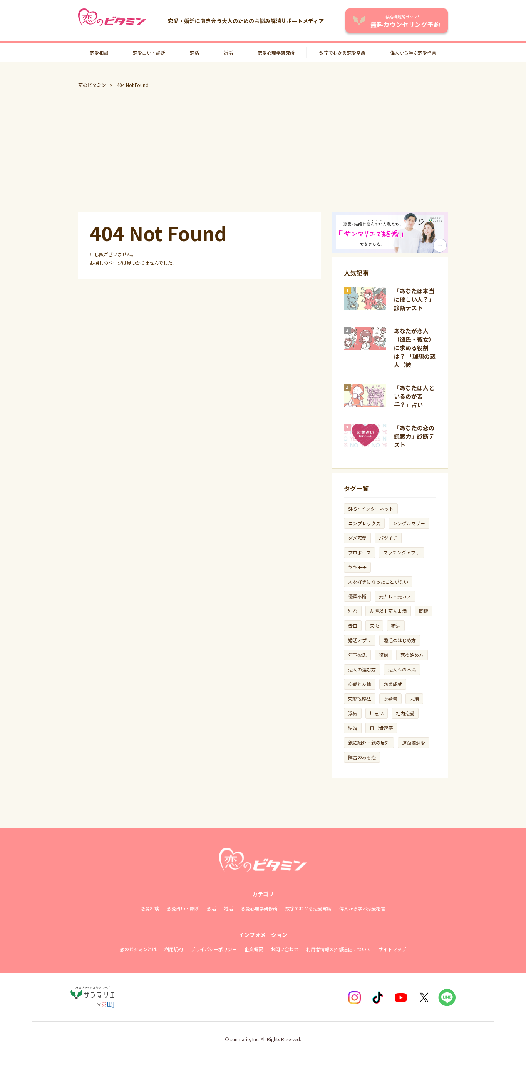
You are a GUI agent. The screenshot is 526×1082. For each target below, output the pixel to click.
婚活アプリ (359, 640)
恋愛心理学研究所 (276, 52)
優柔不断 (357, 596)
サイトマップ (392, 949)
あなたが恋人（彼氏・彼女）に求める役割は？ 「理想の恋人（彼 (415, 348)
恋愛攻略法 (359, 698)
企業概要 (254, 949)
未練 (414, 698)
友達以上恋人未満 (388, 611)
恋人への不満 (402, 669)
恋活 (194, 52)
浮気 (352, 713)
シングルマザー (409, 523)
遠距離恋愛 (413, 742)
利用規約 (173, 949)
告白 (352, 625)
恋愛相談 (99, 52)
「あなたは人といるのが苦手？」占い (414, 396)
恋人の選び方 (362, 669)
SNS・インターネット (371, 508)
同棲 (423, 611)
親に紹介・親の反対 (369, 742)
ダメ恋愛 (357, 537)
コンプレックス (364, 523)
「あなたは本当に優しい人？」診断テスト (414, 299)
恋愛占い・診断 (149, 52)
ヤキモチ (357, 567)
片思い (377, 713)
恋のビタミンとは (138, 949)
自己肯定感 (381, 728)
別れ (352, 611)
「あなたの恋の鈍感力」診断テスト (414, 436)
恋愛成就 (393, 684)
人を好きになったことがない (378, 581)
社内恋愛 (405, 713)
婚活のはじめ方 (400, 640)
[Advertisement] (263, 150)
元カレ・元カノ (395, 596)
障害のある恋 (362, 757)
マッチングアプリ (401, 552)
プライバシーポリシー (214, 949)
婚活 (228, 52)
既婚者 (390, 698)
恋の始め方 (412, 654)
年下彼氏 (357, 654)
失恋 (374, 625)
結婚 (352, 728)
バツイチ (388, 537)
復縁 (383, 654)
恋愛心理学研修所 (259, 908)
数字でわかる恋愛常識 (342, 52)
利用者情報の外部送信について (338, 949)
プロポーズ (359, 552)
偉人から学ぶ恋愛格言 (413, 52)
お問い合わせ (284, 949)
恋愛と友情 (359, 684)
